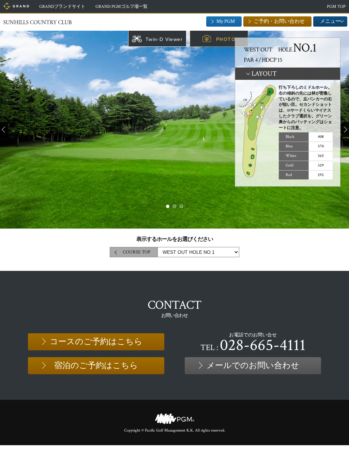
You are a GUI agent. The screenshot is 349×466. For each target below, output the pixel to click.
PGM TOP (336, 7)
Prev (4, 129)
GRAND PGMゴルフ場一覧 (121, 7)
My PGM (225, 21)
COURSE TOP (136, 252)
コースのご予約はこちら (96, 341)
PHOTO (226, 39)
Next (345, 129)
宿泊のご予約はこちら (96, 365)
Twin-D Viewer (164, 39)
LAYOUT (264, 73)
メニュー (330, 21)
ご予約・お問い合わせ (279, 21)
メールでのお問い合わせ (253, 365)
